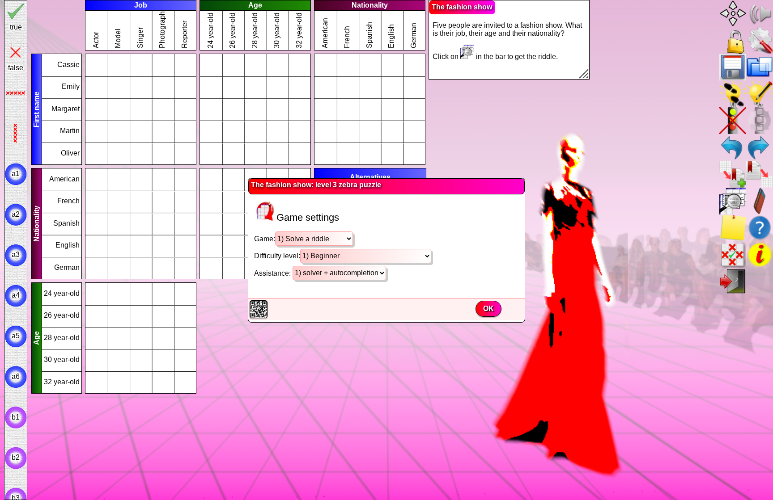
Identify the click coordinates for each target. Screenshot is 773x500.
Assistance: (273, 273)
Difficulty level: (277, 256)
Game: (264, 239)
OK (488, 308)
